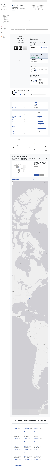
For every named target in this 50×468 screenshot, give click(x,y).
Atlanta (25, 435)
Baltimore (16, 438)
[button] (5, 26)
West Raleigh (26, 428)
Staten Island (26, 449)
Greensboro (16, 431)
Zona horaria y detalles (6, 15)
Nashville (26, 446)
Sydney (13, 133)
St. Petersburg (26, 459)
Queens (36, 456)
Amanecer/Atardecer (6, 21)
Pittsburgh (16, 446)
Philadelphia (36, 438)
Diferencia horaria (5, 14)
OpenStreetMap (44, 414)
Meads (25, 438)
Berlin (13, 116)
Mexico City (14, 105)
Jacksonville (16, 435)
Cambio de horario (5, 16)
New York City (14, 107)
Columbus (36, 446)
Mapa (3, 22)
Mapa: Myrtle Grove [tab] (15, 179)
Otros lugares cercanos (18, 465)
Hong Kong (13, 126)
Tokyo (13, 131)
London (13, 114)
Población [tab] (29, 179)
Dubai (13, 121)
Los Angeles (14, 102)
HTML (20, 52)
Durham (36, 428)
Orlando (15, 441)
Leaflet (41, 414)
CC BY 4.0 (35, 166)
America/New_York (44, 47)
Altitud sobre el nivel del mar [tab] (36, 179)
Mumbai (13, 124)
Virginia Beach (36, 431)
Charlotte (26, 431)
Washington (36, 435)
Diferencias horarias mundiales (5, 20)
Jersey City (16, 456)
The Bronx (36, 459)
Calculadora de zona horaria (6, 18)
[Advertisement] (30, 19)
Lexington (26, 441)
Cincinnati (16, 449)
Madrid (20, 116)
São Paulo (13, 112)
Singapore (13, 128)
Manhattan (16, 459)
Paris (18, 116)
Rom (13, 117)
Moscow (13, 119)
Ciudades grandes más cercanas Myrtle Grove (29, 425)
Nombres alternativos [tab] (23, 179)
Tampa (35, 449)
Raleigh (15, 428)
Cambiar (4, 6)
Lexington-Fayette (37, 441)
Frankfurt (15, 116)
